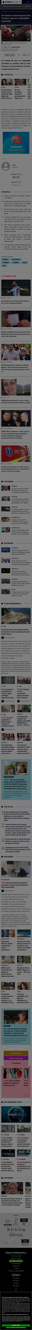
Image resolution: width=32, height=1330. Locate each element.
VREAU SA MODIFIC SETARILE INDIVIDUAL (16, 1327)
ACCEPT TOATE (16, 1325)
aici (2, 1308)
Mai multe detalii (18, 1302)
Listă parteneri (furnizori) (6, 1322)
